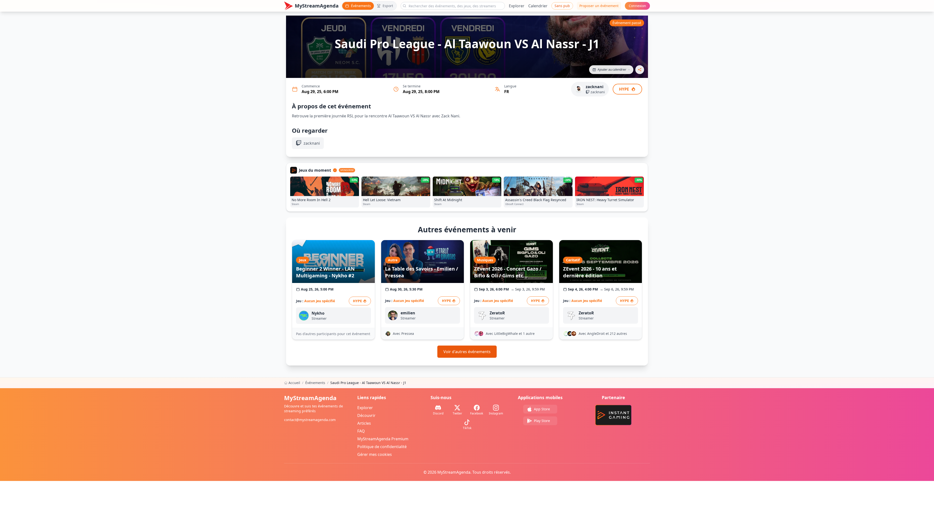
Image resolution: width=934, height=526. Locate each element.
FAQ (361, 431)
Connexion (637, 5)
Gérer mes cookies (374, 454)
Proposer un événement (599, 5)
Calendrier (538, 6)
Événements (315, 382)
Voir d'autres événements (467, 351)
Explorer (516, 6)
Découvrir (366, 415)
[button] (611, 69)
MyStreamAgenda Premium (382, 438)
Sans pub (562, 5)
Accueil (294, 382)
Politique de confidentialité (382, 446)
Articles (364, 423)
